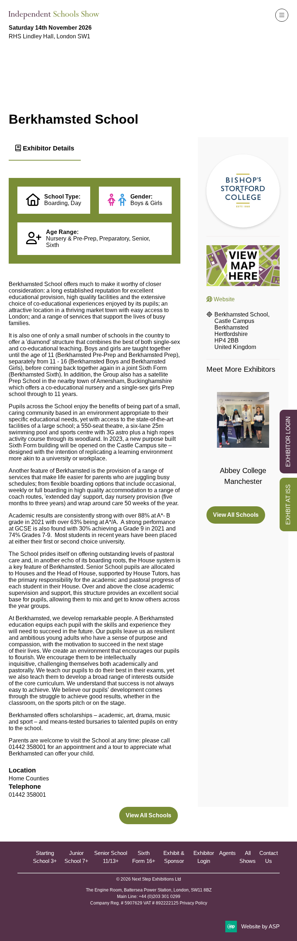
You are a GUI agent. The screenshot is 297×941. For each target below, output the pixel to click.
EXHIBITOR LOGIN (288, 441)
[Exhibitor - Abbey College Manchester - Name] (243, 444)
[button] (281, 15)
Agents (227, 853)
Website (223, 299)
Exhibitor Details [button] (47, 148)
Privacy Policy (193, 903)
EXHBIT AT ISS (288, 504)
